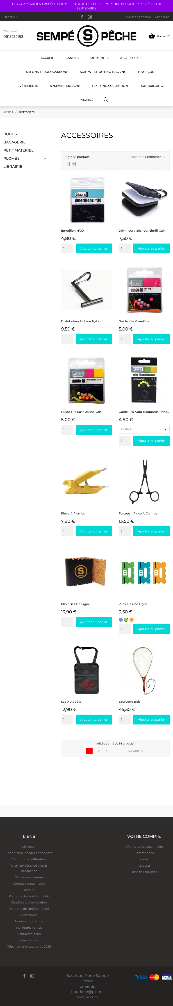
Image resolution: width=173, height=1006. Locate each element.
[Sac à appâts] (107, 656)
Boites (10, 134)
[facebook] (82, 17)
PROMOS (86, 99)
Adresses (144, 865)
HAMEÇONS (147, 72)
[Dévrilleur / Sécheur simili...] (165, 185)
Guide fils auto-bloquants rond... (144, 412)
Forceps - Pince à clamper (139, 513)
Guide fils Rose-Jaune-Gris (81, 412)
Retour (29, 890)
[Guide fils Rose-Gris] (165, 276)
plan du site (29, 940)
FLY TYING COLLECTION (110, 85)
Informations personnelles (144, 846)
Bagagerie (14, 142)
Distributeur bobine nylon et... (84, 321)
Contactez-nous (29, 934)
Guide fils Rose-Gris (134, 321)
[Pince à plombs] (107, 468)
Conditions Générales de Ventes (29, 853)
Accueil (47, 58)
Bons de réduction (144, 872)
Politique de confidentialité (29, 896)
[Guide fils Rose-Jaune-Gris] (107, 366)
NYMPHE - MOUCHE (65, 85)
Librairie (12, 166)
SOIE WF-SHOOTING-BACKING (103, 72)
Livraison (28, 846)
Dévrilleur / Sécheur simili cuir (142, 230)
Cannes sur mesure (29, 877)
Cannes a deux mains (29, 883)
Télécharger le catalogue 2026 (29, 946)
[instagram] (90, 17)
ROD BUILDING (151, 85)
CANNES (72, 58)
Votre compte (144, 836)
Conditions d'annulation (29, 902)
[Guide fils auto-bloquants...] (165, 366)
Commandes (144, 853)
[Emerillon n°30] (107, 185)
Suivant (136, 751)
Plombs (11, 158)
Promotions (28, 915)
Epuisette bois (130, 701)
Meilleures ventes (29, 927)
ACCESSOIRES (130, 58)
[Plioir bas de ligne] (107, 559)
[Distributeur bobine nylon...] (107, 276)
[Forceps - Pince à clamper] (165, 468)
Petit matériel (18, 150)
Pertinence (155, 157)
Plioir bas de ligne (75, 604)
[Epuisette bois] (165, 656)
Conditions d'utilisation (29, 859)
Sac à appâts (71, 701)
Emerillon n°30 (72, 230)
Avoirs (144, 859)
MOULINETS (99, 58)
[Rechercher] (106, 99)
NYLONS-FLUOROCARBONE (47, 72)
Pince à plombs (73, 513)
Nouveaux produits (29, 921)
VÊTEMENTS (28, 85)
